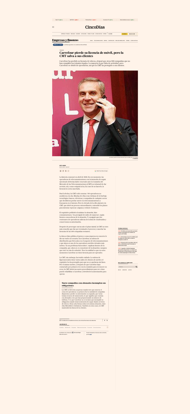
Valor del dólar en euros (125, 19)
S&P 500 (72, 19)
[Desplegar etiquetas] (108, 327)
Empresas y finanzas (65, 33)
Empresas (74, 327)
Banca (91, 40)
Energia (105, 40)
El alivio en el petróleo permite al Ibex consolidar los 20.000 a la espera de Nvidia (127, 232)
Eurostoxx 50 (106, 19)
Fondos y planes (90, 33)
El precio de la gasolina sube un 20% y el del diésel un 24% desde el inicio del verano (127, 244)
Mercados (73, 33)
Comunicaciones (97, 327)
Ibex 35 (57, 19)
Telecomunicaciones (98, 40)
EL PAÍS (109, 33)
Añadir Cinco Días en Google (102, 170)
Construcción (111, 40)
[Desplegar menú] (53, 27)
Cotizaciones (83, 33)
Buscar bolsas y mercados (125, 262)
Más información (63, 334)
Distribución (67, 327)
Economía (78, 33)
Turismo (128, 40)
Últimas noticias (98, 33)
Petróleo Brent (89, 19)
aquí (91, 334)
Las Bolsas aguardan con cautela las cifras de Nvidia (75, 44)
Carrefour (61, 327)
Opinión (104, 33)
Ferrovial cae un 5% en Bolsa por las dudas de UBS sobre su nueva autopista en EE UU (128, 238)
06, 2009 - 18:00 (64, 167)
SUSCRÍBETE (124, 33)
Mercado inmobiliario (120, 40)
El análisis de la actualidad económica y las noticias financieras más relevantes (79, 320)
